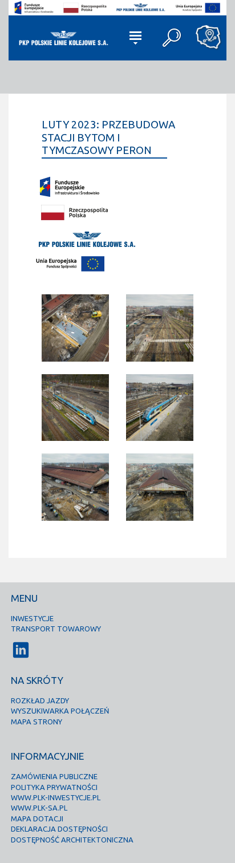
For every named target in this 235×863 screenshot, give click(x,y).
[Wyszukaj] (172, 37)
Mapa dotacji (37, 819)
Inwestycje (32, 618)
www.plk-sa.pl (39, 808)
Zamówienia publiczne (54, 776)
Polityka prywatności (54, 787)
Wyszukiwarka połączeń (60, 711)
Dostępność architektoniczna (72, 840)
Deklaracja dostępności (59, 829)
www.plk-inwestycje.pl (55, 797)
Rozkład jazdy (40, 700)
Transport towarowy (56, 629)
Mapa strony (36, 722)
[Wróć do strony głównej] (63, 37)
